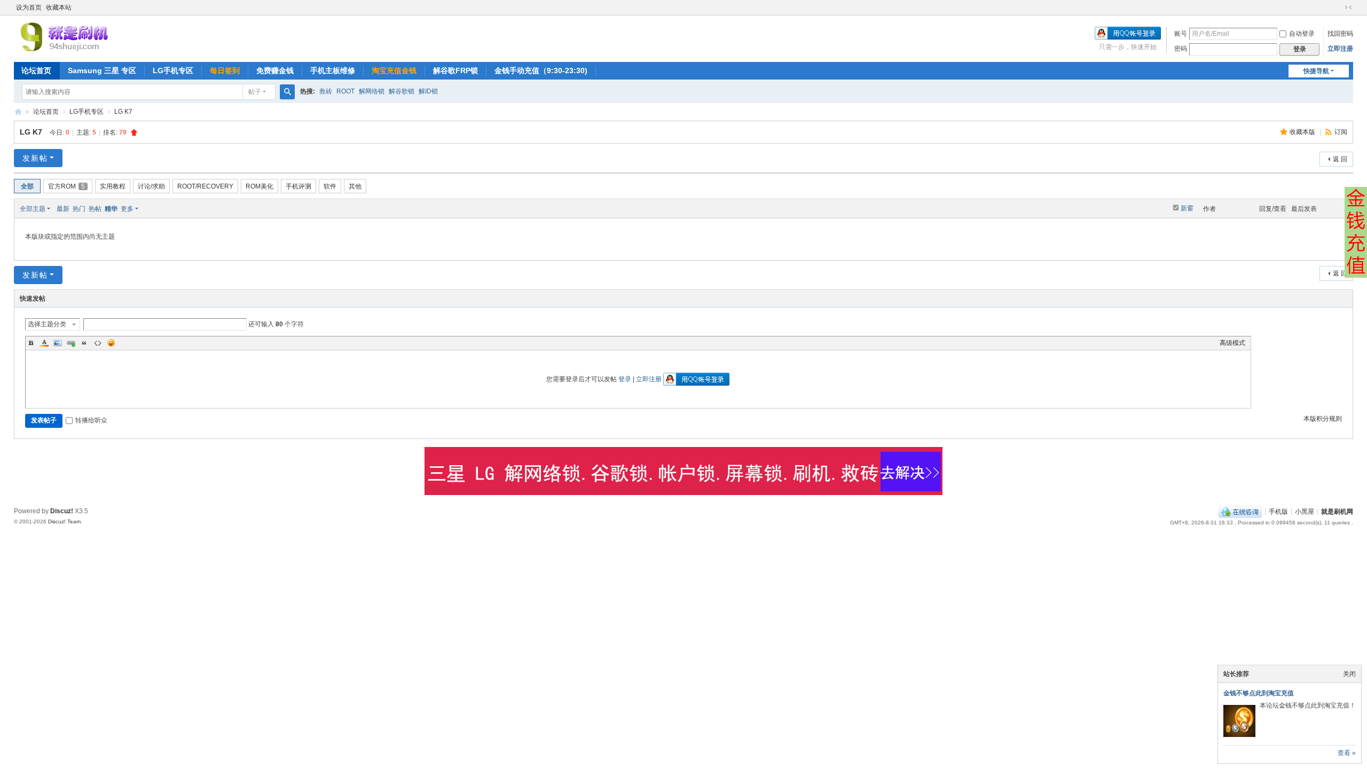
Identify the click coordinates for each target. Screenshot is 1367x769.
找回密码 (1340, 33)
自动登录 (1302, 33)
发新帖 (35, 158)
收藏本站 (59, 7)
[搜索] (287, 91)
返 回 (1340, 159)
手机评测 (298, 186)
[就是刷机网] (101, 36)
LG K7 (123, 111)
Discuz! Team (64, 521)
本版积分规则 (1322, 418)
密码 (1180, 48)
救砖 (325, 91)
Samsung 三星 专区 (102, 70)
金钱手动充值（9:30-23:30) (540, 70)
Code (97, 343)
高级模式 (1232, 343)
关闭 (1349, 674)
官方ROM (66, 186)
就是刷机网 (18, 112)
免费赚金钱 (275, 70)
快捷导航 (1316, 71)
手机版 (1278, 511)
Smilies (111, 343)
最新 (63, 209)
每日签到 (225, 70)
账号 (1180, 33)
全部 (27, 186)
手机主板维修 (332, 70)
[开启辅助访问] (1338, 7)
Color (44, 343)
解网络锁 (371, 91)
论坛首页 (36, 70)
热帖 (95, 209)
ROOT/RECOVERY (205, 186)
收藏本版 (1303, 132)
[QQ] (1240, 511)
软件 (330, 186)
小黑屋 (1304, 511)
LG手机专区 (173, 70)
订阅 (1340, 132)
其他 (355, 186)
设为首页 (29, 7)
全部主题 (32, 209)
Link (71, 343)
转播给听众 (91, 420)
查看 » (1347, 753)
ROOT (345, 91)
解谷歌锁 (401, 91)
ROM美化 (259, 186)
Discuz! (61, 511)
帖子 (254, 92)
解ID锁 (428, 91)
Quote (84, 343)
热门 (79, 209)
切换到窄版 (1348, 7)
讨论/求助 (151, 186)
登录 (624, 379)
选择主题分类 (47, 324)
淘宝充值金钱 (394, 70)
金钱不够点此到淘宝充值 (1258, 693)
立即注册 (1340, 48)
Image (57, 343)
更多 (127, 209)
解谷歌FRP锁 (455, 70)
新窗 (1187, 208)
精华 (111, 209)
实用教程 (112, 186)
